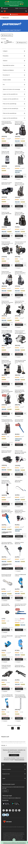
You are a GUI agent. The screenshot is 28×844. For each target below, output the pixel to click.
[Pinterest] (16, 810)
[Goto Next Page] (18, 728)
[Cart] (26, 11)
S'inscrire (5, 790)
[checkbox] (4, 147)
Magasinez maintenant (14, 5)
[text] (7, 139)
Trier (7, 40)
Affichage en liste (22, 42)
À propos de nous (6, 773)
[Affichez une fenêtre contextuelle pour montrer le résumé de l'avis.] (10, 139)
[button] (6, 145)
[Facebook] (4, 810)
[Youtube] (13, 810)
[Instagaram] (10, 810)
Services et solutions (6, 769)
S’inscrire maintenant (19, 759)
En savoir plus (5, 800)
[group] (7, 141)
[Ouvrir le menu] (2, 11)
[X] (7, 810)
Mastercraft (6, 17)
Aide (3, 764)
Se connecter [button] (14, 755)
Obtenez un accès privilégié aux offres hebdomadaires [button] (14, 842)
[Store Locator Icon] (2, 8)
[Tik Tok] (19, 810)
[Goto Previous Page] (9, 728)
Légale (3, 778)
